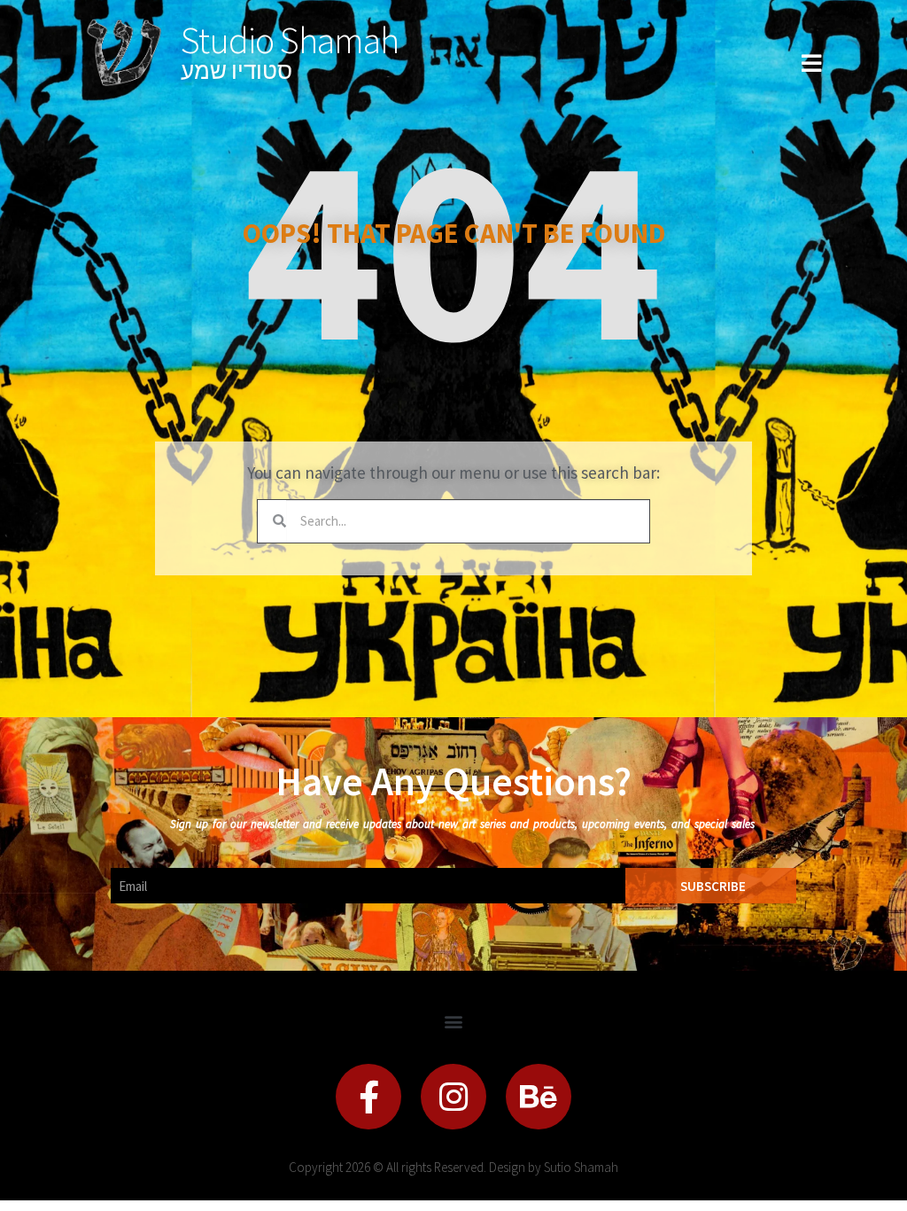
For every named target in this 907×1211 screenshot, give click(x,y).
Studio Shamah (290, 40)
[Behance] (538, 1096)
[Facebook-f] (368, 1096)
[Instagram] (453, 1096)
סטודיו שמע (236, 70)
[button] (454, 1020)
